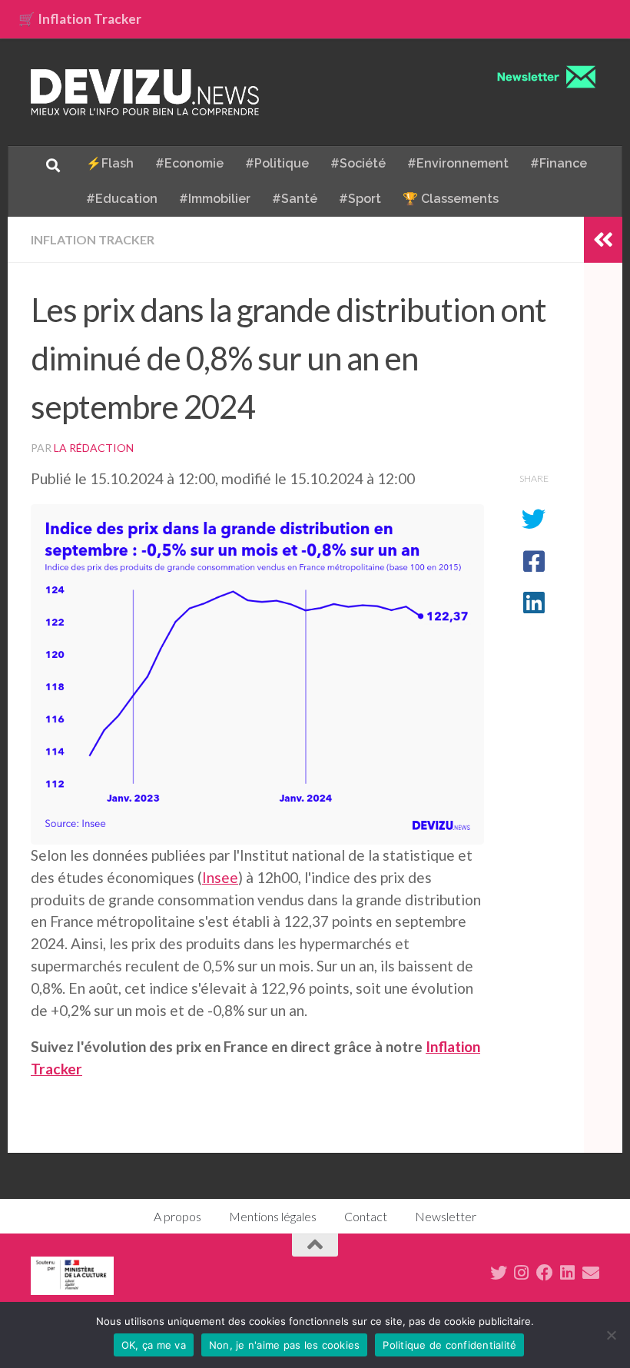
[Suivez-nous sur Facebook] (544, 1272)
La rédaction (94, 447)
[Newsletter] (590, 1272)
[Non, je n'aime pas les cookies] (610, 1335)
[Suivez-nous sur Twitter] (498, 1272)
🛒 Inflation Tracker (79, 19)
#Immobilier (214, 198)
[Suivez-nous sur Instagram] (521, 1272)
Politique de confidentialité (449, 1345)
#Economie (189, 163)
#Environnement (458, 163)
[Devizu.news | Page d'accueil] (145, 92)
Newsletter (445, 1216)
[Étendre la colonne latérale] (603, 240)
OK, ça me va (153, 1345)
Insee (220, 877)
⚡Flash (110, 163)
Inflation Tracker (92, 239)
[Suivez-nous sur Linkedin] (567, 1272)
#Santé (294, 198)
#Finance (558, 163)
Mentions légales (273, 1216)
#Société (358, 163)
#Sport (360, 198)
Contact (365, 1216)
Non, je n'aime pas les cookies (284, 1345)
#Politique (277, 163)
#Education (122, 198)
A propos (177, 1216)
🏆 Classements (451, 198)
